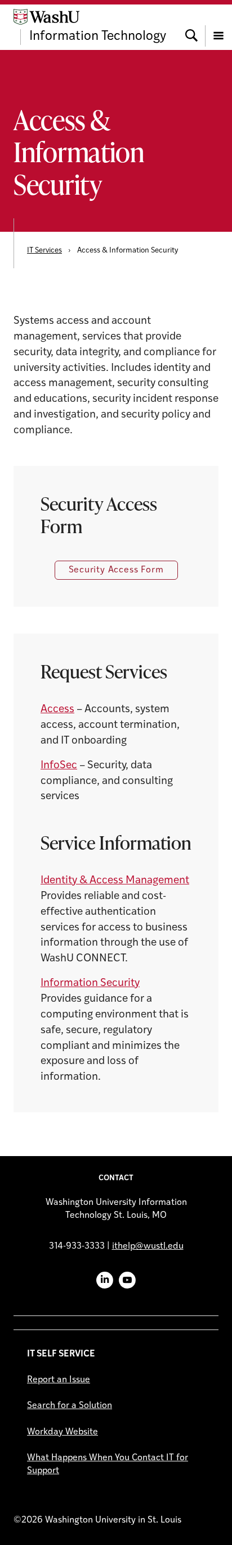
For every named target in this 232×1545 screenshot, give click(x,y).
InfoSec (59, 765)
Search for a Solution (69, 1405)
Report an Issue (58, 1380)
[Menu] (218, 26)
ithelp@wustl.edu (148, 1246)
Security (120, 983)
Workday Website (62, 1432)
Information (70, 983)
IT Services (44, 250)
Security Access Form (116, 570)
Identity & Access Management (115, 880)
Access (57, 709)
